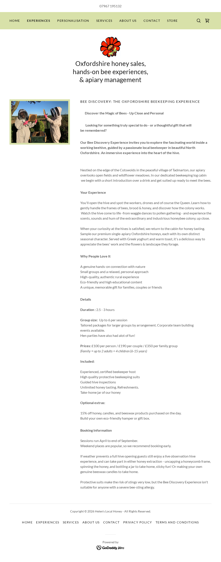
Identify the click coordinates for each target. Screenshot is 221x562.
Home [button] (27, 522)
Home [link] (14, 20)
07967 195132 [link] (110, 6)
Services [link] (104, 20)
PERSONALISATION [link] (73, 20)
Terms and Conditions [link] (177, 522)
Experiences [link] (38, 20)
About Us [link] (128, 20)
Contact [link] (152, 20)
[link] (207, 20)
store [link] (172, 20)
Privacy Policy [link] (137, 522)
